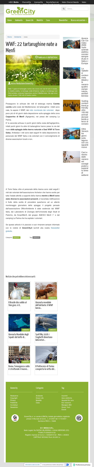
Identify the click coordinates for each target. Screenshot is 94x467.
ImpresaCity (38, 2)
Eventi (64, 409)
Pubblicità (13, 402)
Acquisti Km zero (68, 400)
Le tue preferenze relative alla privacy (52, 464)
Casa (48, 20)
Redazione (14, 395)
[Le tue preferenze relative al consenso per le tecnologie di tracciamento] (82, 465)
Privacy (13, 400)
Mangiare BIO (67, 405)
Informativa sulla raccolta (32, 464)
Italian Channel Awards (70, 2)
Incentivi (65, 395)
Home (9, 20)
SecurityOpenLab (52, 2)
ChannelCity (26, 2)
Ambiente (18, 20)
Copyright (13, 398)
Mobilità (40, 20)
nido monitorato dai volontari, (42, 110)
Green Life (29, 20)
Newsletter (63, 20)
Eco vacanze (66, 402)
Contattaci (14, 405)
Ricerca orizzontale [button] (78, 20)
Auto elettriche (67, 398)
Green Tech (66, 407)
